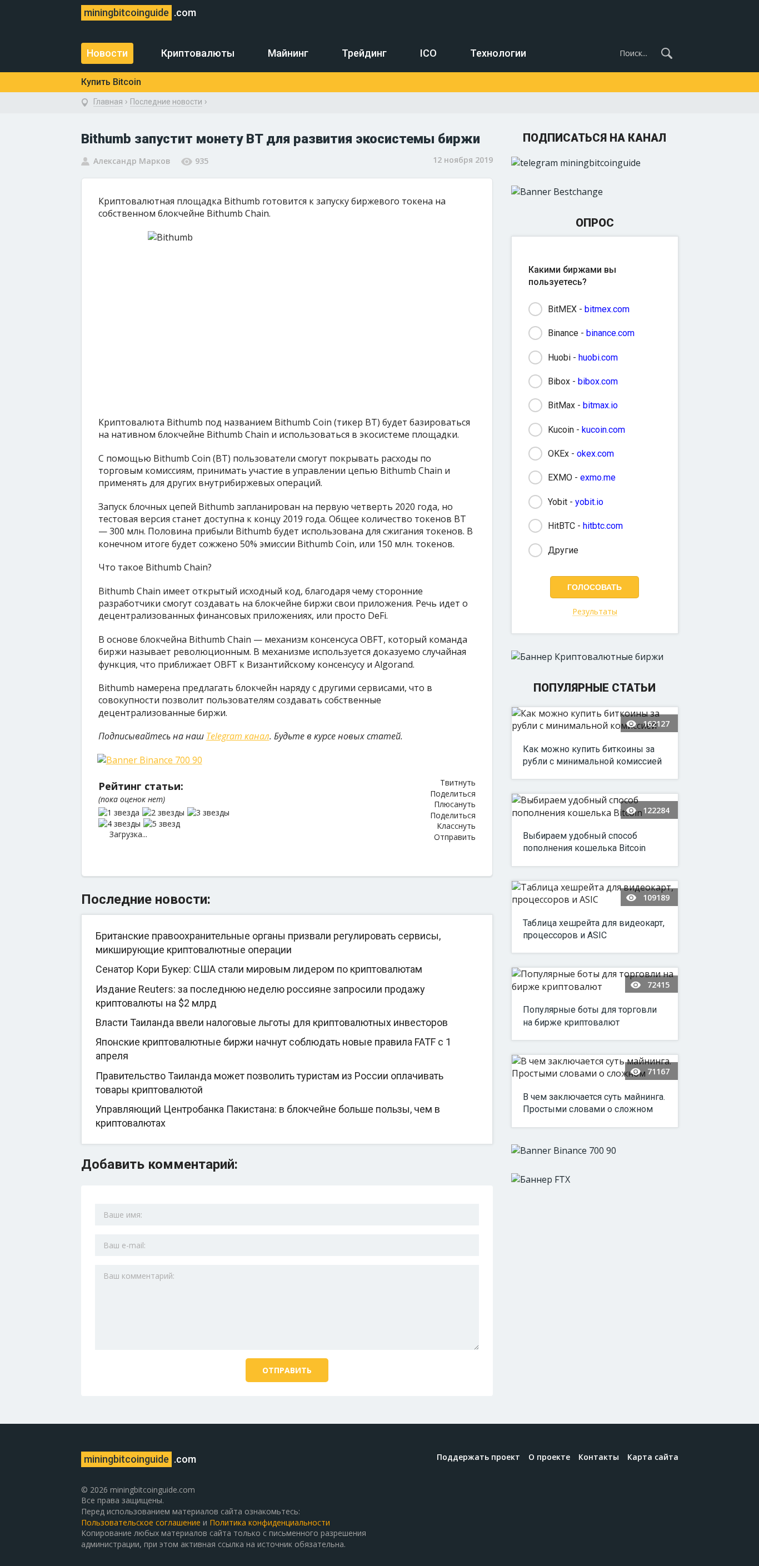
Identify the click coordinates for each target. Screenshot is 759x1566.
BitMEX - (589, 309)
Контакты (598, 1457)
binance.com (610, 333)
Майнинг (288, 53)
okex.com (595, 453)
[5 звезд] (163, 823)
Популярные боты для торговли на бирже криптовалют (590, 1015)
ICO (428, 53)
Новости (107, 53)
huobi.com (598, 357)
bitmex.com (607, 309)
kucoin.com (603, 429)
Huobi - (583, 357)
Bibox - (583, 381)
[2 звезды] (164, 812)
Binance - (591, 333)
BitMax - (583, 405)
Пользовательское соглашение (141, 1522)
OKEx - (581, 453)
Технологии (498, 53)
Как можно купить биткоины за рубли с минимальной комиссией (592, 755)
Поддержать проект (478, 1457)
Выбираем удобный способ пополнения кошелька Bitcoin (584, 841)
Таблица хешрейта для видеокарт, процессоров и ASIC (594, 929)
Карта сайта (652, 1457)
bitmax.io (600, 405)
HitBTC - (585, 526)
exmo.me (598, 477)
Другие (563, 550)
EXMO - (582, 477)
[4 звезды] (120, 823)
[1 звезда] (120, 812)
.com (140, 12)
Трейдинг (364, 53)
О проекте (549, 1457)
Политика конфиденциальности (269, 1522)
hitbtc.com (603, 526)
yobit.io (589, 502)
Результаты (594, 612)
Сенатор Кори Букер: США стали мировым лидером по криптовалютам (259, 969)
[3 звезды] (209, 812)
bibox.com (598, 381)
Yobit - (575, 502)
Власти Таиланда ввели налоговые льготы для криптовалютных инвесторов (272, 1022)
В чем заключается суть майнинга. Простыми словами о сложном (594, 1103)
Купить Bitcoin (111, 82)
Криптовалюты (197, 53)
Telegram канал (237, 736)
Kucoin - (586, 429)
